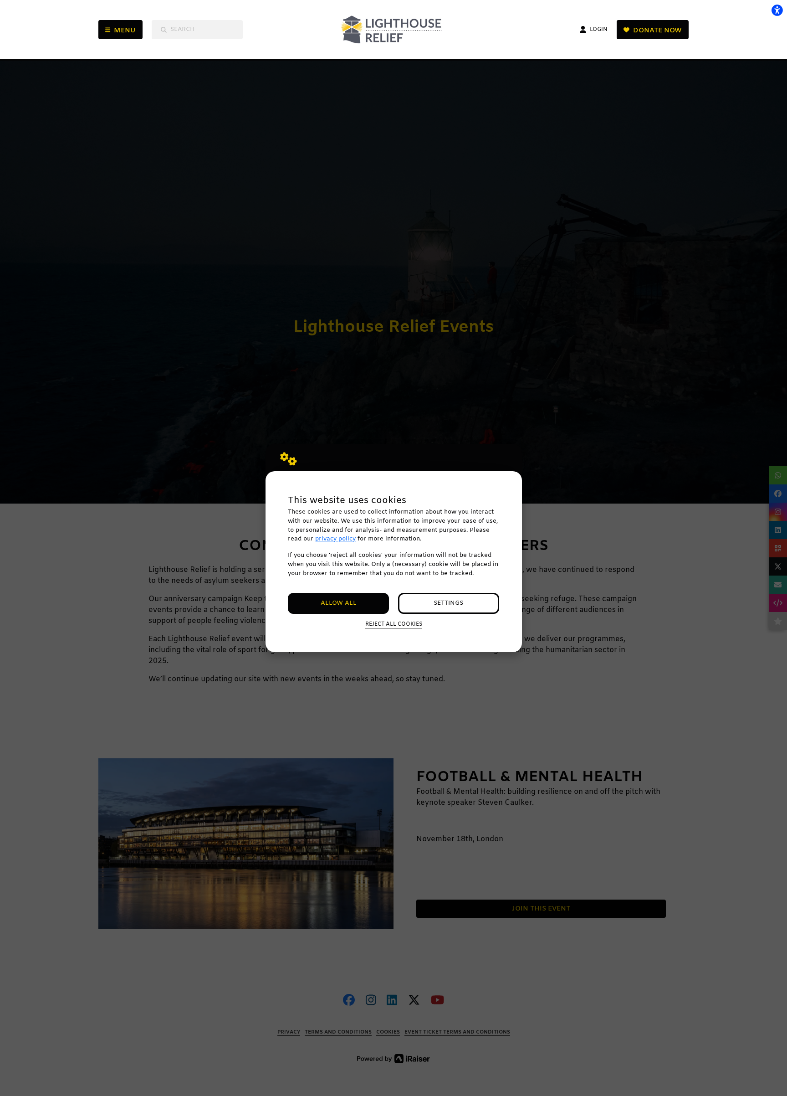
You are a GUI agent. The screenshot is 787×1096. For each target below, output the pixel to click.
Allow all (339, 603)
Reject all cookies (393, 624)
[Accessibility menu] (777, 10)
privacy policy (335, 539)
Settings (448, 603)
